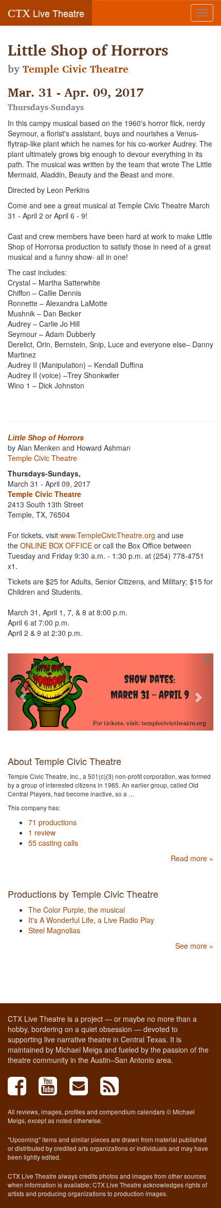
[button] (23, 692)
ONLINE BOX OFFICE (56, 545)
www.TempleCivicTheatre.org (108, 535)
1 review (42, 832)
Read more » (192, 858)
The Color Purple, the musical (76, 909)
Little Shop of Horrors (46, 437)
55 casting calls (53, 843)
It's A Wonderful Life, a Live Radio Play (91, 920)
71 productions (52, 822)
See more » (194, 945)
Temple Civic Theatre (75, 69)
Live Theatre (46, 13)
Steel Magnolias (54, 930)
